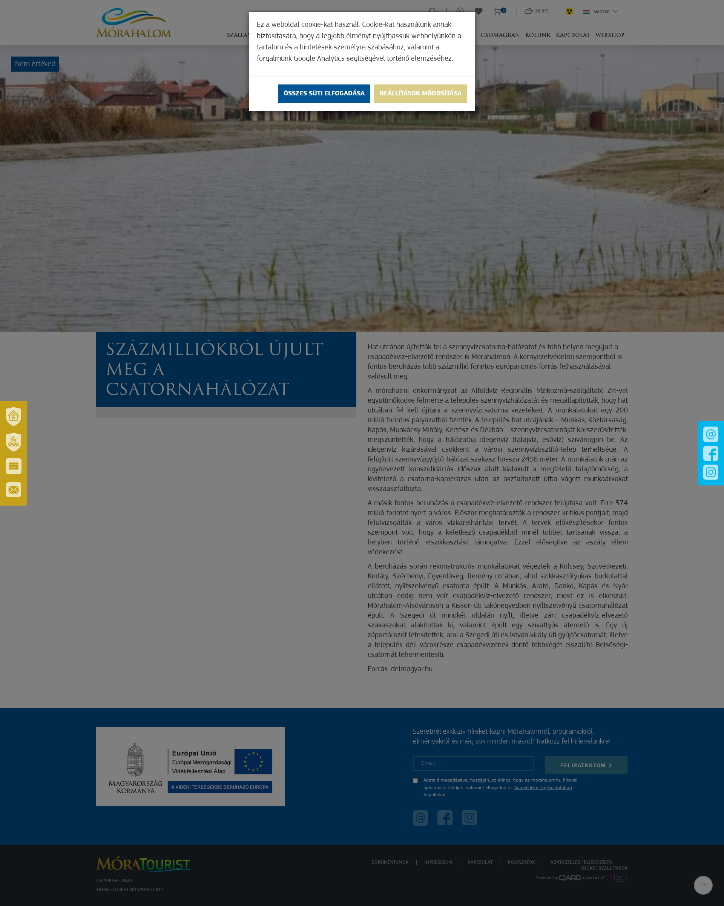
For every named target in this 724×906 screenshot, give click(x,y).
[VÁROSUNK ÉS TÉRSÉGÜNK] (13, 416)
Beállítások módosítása (421, 93)
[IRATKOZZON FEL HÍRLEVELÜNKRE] (13, 490)
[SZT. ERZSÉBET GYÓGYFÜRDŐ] (13, 442)
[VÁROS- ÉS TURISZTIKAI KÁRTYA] (13, 466)
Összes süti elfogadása (324, 93)
